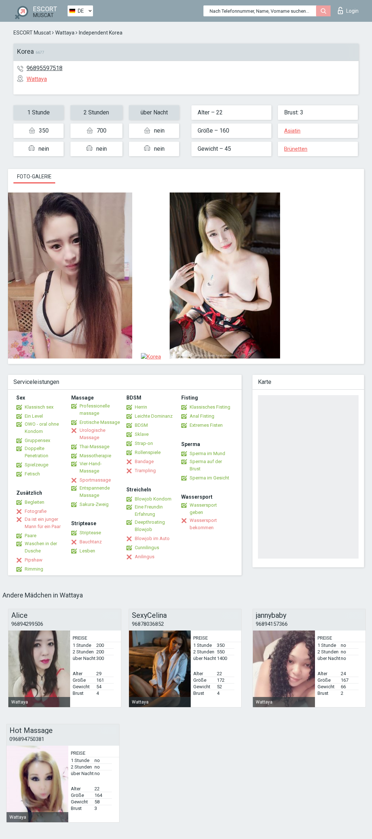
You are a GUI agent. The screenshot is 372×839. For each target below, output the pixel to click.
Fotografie (35, 511)
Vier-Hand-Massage (91, 467)
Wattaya (64, 33)
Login (352, 11)
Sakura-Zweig (94, 504)
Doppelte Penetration (36, 452)
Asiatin (292, 130)
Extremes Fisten (206, 425)
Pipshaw (34, 560)
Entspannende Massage (95, 491)
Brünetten (295, 149)
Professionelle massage (95, 409)
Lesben (87, 551)
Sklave (142, 434)
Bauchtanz (91, 541)
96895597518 (44, 68)
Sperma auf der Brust (206, 465)
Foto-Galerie (34, 176)
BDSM (141, 425)
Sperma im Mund (207, 453)
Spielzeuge (36, 464)
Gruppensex (37, 440)
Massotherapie (95, 455)
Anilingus (144, 556)
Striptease (90, 532)
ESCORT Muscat (32, 33)
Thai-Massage (94, 446)
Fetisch (32, 474)
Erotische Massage (100, 422)
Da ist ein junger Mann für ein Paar (43, 522)
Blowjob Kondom (153, 499)
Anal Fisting (202, 416)
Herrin (141, 407)
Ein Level (34, 416)
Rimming (34, 569)
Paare (30, 535)
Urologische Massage (92, 433)
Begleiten (34, 502)
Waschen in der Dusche (41, 547)
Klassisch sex (39, 407)
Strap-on (144, 443)
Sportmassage (95, 480)
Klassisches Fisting (210, 407)
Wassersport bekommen (203, 524)
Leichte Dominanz (154, 416)
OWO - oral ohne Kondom (42, 427)
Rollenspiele (148, 452)
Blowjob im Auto (152, 538)
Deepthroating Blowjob (150, 525)
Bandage (144, 461)
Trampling (145, 470)
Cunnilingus (147, 547)
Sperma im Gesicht (209, 478)
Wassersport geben (203, 508)
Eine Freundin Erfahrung (149, 510)
